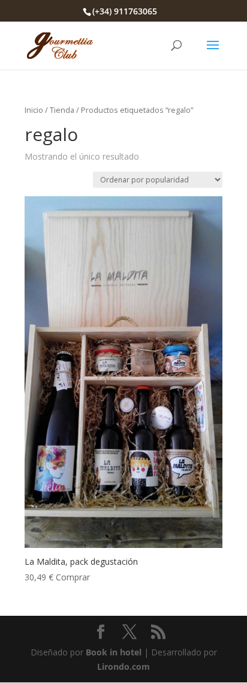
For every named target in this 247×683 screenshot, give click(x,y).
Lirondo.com (123, 666)
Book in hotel (113, 652)
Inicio (34, 109)
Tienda (62, 109)
